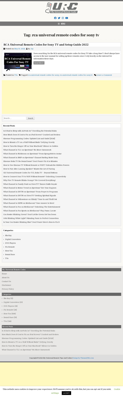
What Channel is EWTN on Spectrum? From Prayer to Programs (30, 192)
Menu (63, 23)
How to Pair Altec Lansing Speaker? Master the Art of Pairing (29, 169)
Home (4, 274)
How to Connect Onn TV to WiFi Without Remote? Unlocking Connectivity (34, 177)
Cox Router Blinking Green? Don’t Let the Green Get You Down (29, 214)
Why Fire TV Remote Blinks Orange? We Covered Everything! (29, 180)
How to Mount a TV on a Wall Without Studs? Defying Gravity (29, 142)
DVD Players (10, 243)
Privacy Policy (8, 289)
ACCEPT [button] (66, 393)
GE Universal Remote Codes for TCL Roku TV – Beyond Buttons (30, 173)
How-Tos (9, 251)
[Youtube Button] (66, 18)
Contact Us (6, 281)
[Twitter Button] (59, 18)
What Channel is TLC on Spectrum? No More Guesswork (27, 150)
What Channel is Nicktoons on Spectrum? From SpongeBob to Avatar (32, 154)
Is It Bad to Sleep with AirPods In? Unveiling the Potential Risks (30, 131)
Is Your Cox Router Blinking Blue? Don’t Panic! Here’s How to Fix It (31, 222)
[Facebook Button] (55, 18)
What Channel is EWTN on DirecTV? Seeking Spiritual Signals (29, 196)
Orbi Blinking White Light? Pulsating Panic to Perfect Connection (31, 218)
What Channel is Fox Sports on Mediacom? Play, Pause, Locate (29, 211)
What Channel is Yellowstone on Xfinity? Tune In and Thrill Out (30, 199)
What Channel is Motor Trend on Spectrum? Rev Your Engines (29, 188)
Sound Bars (10, 254)
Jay (31, 49)
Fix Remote (10, 247)
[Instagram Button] (63, 18)
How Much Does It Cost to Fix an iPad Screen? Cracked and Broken (31, 135)
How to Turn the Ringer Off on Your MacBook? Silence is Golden (30, 146)
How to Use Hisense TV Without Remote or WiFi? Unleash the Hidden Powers (36, 165)
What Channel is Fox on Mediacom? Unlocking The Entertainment (31, 207)
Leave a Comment (104, 75)
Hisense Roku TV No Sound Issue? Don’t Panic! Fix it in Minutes (30, 161)
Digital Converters (13, 239)
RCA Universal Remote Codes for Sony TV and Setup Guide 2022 (46, 45)
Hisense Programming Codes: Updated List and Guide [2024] (29, 139)
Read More (39, 63)
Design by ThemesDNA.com (83, 358)
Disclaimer (6, 285)
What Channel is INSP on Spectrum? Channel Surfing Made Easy (30, 158)
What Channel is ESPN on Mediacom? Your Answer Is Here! (28, 203)
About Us (5, 278)
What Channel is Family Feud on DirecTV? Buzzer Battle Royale (30, 184)
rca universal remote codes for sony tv (76, 75)
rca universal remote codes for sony (43, 75)
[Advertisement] (61, 97)
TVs (16, 75)
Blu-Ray (8, 235)
